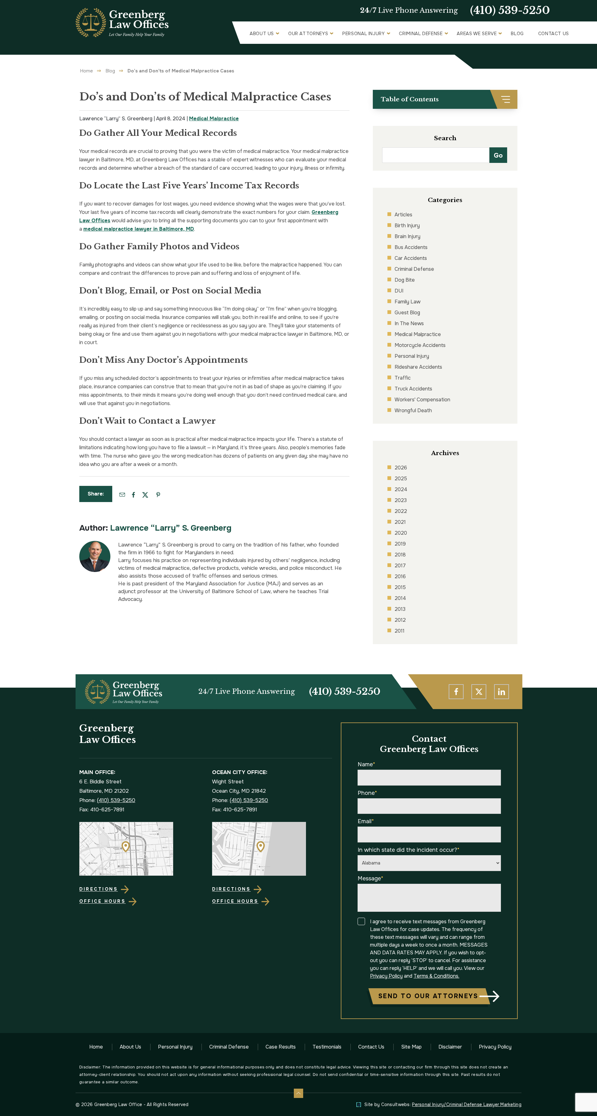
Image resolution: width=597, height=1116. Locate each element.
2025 (401, 478)
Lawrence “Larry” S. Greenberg (170, 528)
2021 (400, 522)
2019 (400, 544)
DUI (399, 291)
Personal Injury (363, 33)
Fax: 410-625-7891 (101, 809)
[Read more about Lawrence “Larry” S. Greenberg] (94, 544)
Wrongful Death (413, 410)
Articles (403, 214)
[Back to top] (298, 1093)
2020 (401, 533)
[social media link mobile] (456, 691)
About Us (262, 33)
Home (86, 71)
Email (366, 821)
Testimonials (326, 1047)
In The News (409, 323)
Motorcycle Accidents (420, 345)
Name (366, 764)
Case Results (281, 1047)
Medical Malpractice (214, 118)
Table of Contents (410, 99)
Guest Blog (407, 312)
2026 (401, 467)
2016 (400, 576)
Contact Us (553, 33)
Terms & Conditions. (436, 976)
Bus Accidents (411, 247)
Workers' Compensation (422, 399)
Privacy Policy (386, 976)
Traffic (403, 378)
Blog (517, 33)
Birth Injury (407, 225)
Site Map (411, 1047)
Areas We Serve (477, 33)
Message (370, 878)
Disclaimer (450, 1047)
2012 (400, 620)
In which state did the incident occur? (409, 850)
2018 (400, 554)
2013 (400, 609)
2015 (400, 587)
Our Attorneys (308, 33)
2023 (401, 500)
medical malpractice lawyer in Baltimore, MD (138, 229)
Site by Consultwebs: (442, 1104)
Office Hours (102, 901)
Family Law (407, 301)
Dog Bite (405, 280)
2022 (401, 511)
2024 (401, 489)
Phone (367, 793)
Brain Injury (407, 236)
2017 (400, 565)
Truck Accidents (413, 388)
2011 (400, 631)
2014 (400, 598)
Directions (98, 889)
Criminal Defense (420, 33)
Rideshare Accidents (418, 367)
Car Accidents (411, 258)
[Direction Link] (139, 849)
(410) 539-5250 (510, 10)
